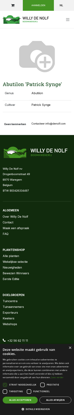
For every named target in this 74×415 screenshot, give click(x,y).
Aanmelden (38, 5)
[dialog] (37, 379)
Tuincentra (10, 301)
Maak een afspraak (16, 228)
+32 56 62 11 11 (17, 340)
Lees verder (57, 377)
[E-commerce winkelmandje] (12, 5)
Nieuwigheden (12, 267)
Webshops (10, 324)
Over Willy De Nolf (15, 216)
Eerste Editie (11, 279)
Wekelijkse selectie (15, 261)
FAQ (5, 234)
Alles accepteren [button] (20, 400)
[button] (37, 409)
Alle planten (11, 256)
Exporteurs (10, 312)
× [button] (70, 348)
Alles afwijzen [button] (55, 400)
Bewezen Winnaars (16, 273)
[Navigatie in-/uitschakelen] (67, 19)
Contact (8, 222)
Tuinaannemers (13, 307)
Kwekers (8, 318)
